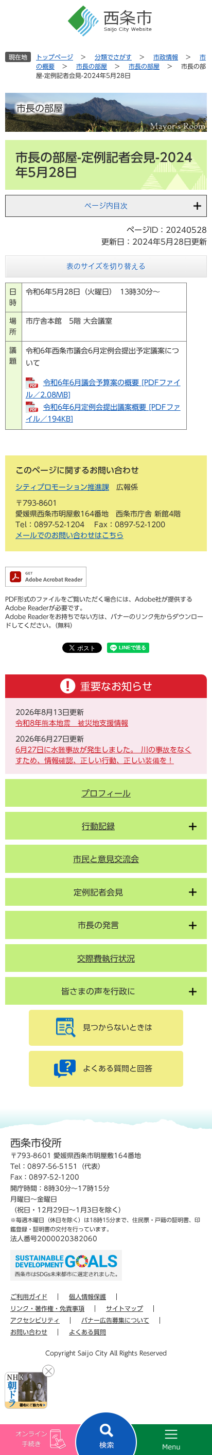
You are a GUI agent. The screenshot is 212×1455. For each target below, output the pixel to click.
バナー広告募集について (115, 1320)
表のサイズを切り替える (106, 266)
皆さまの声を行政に (98, 991)
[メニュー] (159, 1439)
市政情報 (165, 57)
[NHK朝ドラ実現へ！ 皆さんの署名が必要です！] (26, 1390)
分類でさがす (113, 57)
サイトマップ (124, 1308)
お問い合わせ (28, 1332)
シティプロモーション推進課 (62, 487)
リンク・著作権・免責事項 (47, 1308)
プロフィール (106, 793)
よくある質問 (87, 1332)
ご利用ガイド (28, 1296)
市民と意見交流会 (106, 859)
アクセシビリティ (35, 1320)
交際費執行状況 (106, 958)
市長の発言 (98, 925)
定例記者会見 (98, 892)
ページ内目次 (106, 205)
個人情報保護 (87, 1296)
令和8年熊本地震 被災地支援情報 (71, 723)
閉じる (48, 1371)
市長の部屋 (91, 66)
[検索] (106, 1433)
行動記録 (98, 826)
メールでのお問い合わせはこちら (69, 535)
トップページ (54, 57)
